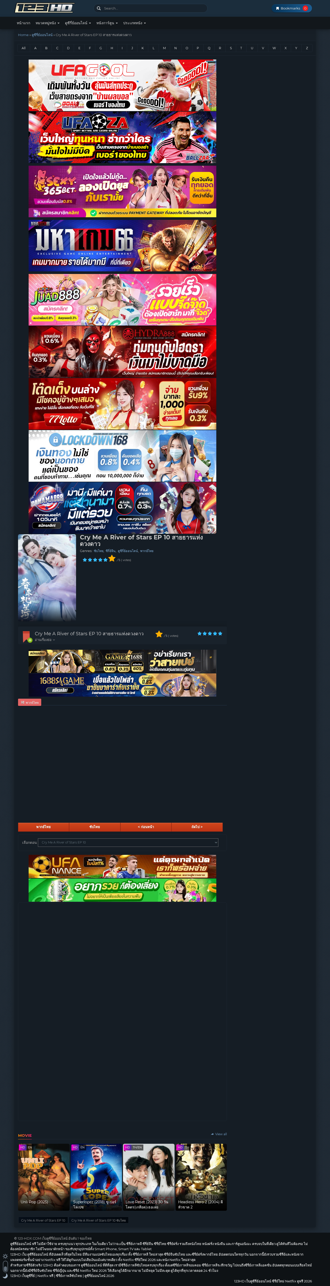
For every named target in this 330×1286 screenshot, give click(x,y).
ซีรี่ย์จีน (111, 551)
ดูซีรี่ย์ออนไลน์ (76, 23)
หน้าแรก (23, 23)
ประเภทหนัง (133, 23)
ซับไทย (98, 551)
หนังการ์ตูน (105, 23)
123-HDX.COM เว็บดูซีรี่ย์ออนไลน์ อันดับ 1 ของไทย (55, 1238)
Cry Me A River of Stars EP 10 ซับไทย (98, 1220)
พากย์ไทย (146, 551)
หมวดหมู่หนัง (46, 23)
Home (23, 35)
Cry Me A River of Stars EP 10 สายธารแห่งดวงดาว (89, 634)
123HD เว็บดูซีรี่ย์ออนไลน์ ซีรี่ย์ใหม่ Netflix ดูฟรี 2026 (52, 7)
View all (220, 1134)
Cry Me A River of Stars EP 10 (43, 1220)
